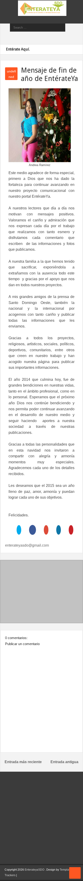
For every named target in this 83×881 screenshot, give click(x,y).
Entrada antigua (64, 762)
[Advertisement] (41, 592)
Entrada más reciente (23, 762)
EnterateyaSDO (34, 869)
